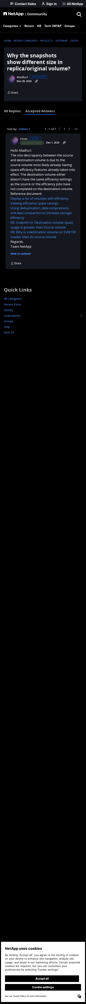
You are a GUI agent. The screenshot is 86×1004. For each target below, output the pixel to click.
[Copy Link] (36, 81)
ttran (24, 139)
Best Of (9, 332)
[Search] (79, 14)
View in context (20, 254)
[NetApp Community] (25, 14)
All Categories (13, 299)
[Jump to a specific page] (75, 129)
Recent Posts (12, 304)
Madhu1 (22, 77)
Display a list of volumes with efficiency (39, 198)
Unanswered (43, 316)
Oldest (24, 129)
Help (7, 327)
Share (12, 93)
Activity (8, 310)
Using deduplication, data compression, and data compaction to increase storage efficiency (41, 213)
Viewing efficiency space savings (34, 203)
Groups (8, 321)
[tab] (12, 111)
